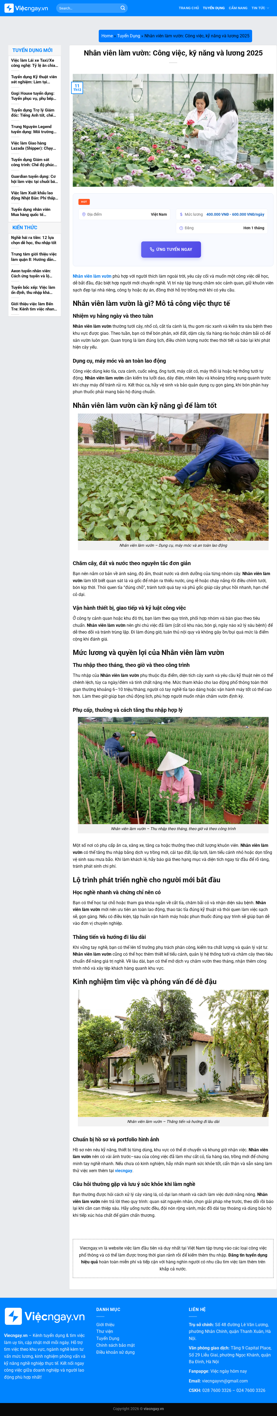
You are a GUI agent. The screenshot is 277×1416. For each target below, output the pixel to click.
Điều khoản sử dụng (115, 1352)
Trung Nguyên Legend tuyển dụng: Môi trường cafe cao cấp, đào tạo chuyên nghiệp (32, 129)
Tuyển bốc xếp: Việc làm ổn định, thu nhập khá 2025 (33, 290)
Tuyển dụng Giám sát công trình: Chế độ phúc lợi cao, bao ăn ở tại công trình (34, 162)
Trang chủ (189, 8)
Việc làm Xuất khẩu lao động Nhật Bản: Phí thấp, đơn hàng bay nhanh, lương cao (33, 196)
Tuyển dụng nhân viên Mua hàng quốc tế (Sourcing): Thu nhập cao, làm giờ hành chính (34, 212)
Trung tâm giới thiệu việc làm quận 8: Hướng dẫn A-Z (34, 257)
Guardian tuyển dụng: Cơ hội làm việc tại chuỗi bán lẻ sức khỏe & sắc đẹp (34, 179)
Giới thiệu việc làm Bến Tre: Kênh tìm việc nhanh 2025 (33, 306)
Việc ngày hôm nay (228, 1371)
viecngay (123, 1170)
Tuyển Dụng (214, 8)
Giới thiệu (105, 1324)
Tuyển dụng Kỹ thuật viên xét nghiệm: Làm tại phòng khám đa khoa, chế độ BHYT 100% (34, 79)
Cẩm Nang (238, 8)
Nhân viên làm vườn (92, 276)
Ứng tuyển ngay (174, 249)
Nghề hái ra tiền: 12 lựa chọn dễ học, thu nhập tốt (33, 240)
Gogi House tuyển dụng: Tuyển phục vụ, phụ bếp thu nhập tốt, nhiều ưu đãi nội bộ (34, 96)
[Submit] (122, 8)
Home (107, 35)
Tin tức (259, 8)
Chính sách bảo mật (115, 1345)
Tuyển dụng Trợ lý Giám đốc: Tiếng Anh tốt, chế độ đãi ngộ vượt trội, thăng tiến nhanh (32, 113)
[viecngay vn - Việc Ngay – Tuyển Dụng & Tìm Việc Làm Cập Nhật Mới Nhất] (26, 8)
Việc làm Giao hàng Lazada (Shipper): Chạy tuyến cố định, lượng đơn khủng (33, 146)
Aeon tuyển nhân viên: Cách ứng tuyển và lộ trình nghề (31, 273)
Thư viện (104, 1331)
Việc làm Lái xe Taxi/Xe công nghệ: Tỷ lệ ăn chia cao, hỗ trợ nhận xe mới (33, 63)
